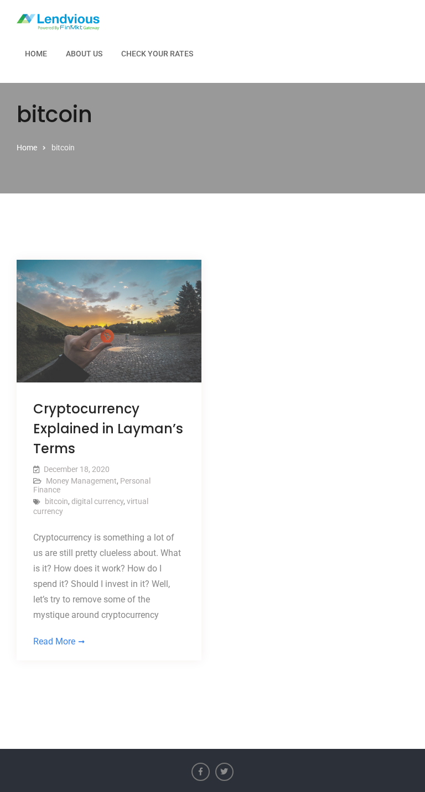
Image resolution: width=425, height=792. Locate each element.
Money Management (81, 480)
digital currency (97, 501)
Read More (54, 641)
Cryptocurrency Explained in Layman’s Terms (108, 429)
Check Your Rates (157, 53)
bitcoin (56, 501)
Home (36, 53)
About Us (84, 53)
